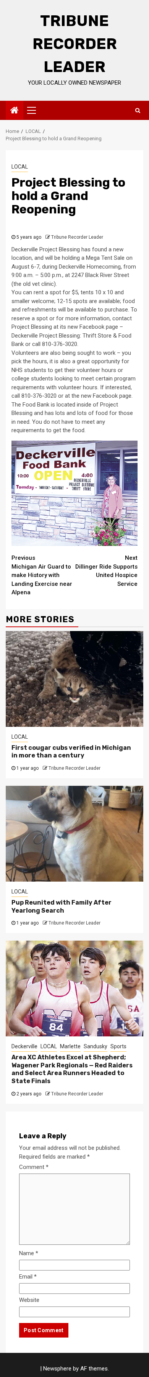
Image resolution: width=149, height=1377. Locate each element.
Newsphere (57, 1368)
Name (28, 1253)
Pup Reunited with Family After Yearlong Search (61, 906)
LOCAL (19, 167)
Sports (118, 1046)
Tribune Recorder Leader (74, 44)
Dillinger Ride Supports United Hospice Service (106, 570)
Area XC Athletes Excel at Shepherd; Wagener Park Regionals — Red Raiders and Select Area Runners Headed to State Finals (72, 1069)
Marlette (70, 1046)
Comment (34, 1167)
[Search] (138, 110)
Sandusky (95, 1046)
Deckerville (24, 1046)
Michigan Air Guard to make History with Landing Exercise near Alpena (41, 575)
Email (28, 1276)
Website (29, 1300)
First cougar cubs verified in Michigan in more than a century (71, 751)
